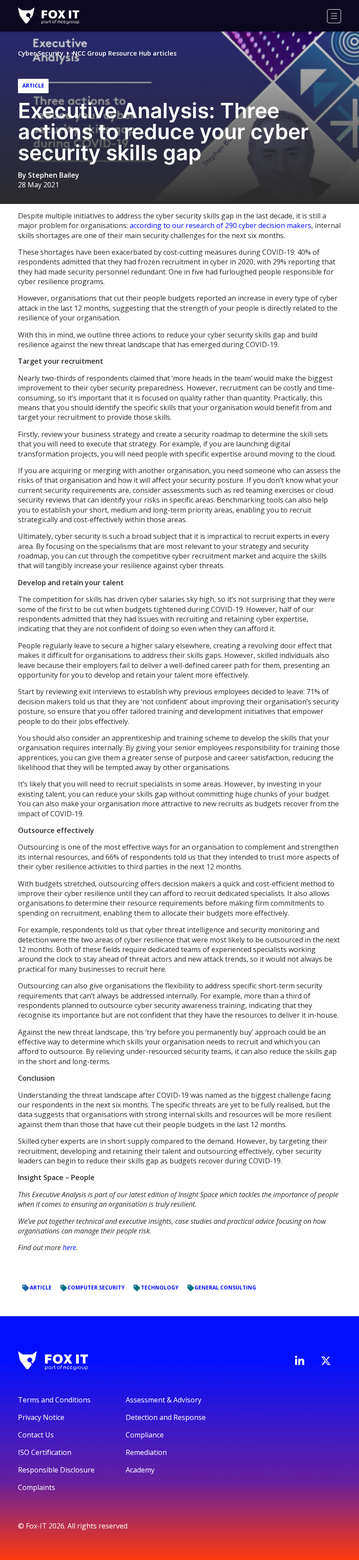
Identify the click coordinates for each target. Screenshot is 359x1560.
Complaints (36, 1487)
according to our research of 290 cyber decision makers (220, 225)
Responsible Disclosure (56, 1470)
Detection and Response (166, 1417)
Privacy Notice (41, 1417)
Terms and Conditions (54, 1400)
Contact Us (36, 1435)
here (69, 1247)
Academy (140, 1470)
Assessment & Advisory (163, 1400)
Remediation (146, 1452)
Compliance (145, 1435)
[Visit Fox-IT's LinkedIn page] (299, 1360)
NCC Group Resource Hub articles (124, 53)
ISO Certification (44, 1452)
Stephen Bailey (53, 175)
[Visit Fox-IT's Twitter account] (326, 1360)
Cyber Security (40, 53)
